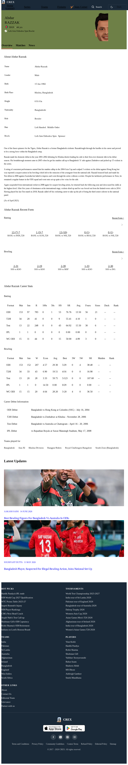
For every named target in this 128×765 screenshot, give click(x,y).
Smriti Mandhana (73, 677)
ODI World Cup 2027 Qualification (17, 597)
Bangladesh (6, 665)
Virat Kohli (71, 642)
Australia (5, 654)
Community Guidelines (55, 744)
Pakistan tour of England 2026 (79, 601)
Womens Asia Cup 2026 (76, 613)
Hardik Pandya (72, 646)
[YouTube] (74, 737)
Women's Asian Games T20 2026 (80, 629)
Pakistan (5, 646)
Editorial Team (8, 698)
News (32, 45)
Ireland (4, 661)
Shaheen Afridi (72, 665)
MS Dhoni (70, 669)
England (5, 669)
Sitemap (113, 744)
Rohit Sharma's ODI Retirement (15, 625)
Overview (7, 45)
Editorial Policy (101, 744)
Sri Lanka (5, 650)
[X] (60, 737)
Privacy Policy (37, 744)
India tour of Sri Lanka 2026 (78, 597)
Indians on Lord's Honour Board (15, 629)
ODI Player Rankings (10, 609)
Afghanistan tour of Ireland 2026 (80, 621)
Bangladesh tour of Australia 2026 (81, 605)
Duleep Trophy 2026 (75, 609)
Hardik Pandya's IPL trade (12, 593)
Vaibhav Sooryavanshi (76, 657)
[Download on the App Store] (53, 728)
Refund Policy (86, 744)
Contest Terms (72, 744)
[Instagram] (67, 737)
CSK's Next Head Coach (12, 613)
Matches (20, 45)
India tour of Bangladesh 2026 (79, 625)
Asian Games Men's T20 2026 (79, 617)
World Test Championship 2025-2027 (83, 593)
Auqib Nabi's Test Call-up (12, 617)
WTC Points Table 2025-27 (13, 601)
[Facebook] (53, 737)
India (3, 642)
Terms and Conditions (20, 744)
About (4, 690)
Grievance (5, 702)
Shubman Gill (72, 654)
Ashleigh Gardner (74, 673)
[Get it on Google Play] (75, 728)
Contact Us (6, 694)
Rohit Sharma (72, 650)
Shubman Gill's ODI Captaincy (15, 621)
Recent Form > (118, 218)
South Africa (6, 677)
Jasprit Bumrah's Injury (11, 605)
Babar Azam (71, 661)
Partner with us (8, 706)
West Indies (6, 673)
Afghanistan (6, 657)
